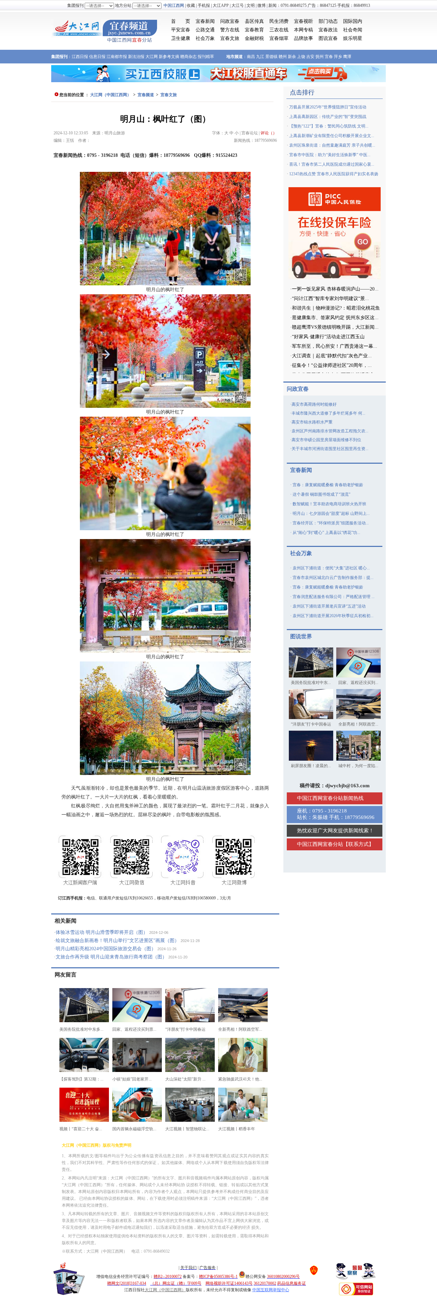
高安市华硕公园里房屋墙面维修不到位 (326, 439)
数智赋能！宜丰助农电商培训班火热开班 (329, 504)
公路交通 (205, 29)
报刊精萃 (206, 56)
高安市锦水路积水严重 (312, 422)
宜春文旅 (229, 38)
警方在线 (229, 29)
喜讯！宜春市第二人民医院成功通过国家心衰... (331, 164)
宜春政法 (328, 29)
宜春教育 (254, 29)
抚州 (319, 56)
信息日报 (97, 56)
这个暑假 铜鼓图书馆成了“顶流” (321, 494)
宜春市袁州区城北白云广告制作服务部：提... (333, 577)
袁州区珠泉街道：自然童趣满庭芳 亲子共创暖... (332, 145)
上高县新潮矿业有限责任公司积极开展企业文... (331, 135)
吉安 (310, 56)
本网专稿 (303, 29)
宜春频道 (146, 94)
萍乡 (338, 56)
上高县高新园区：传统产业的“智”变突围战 (327, 116)
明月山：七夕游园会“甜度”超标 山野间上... (331, 513)
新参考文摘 (169, 56)
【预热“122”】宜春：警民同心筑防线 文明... (328, 126)
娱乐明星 (352, 38)
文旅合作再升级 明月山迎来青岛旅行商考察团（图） (111, 956)
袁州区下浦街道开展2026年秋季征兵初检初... (333, 615)
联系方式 (358, 844)
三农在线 (278, 29)
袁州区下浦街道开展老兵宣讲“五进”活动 (329, 606)
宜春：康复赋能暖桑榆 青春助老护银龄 (328, 484)
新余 (292, 56)
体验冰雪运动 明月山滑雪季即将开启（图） (102, 932)
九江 (260, 56)
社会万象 (205, 38)
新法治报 (136, 56)
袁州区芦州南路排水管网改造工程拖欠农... (330, 431)
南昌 (251, 56)
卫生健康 (180, 38)
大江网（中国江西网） (110, 94)
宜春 (329, 56)
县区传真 (254, 21)
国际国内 (352, 21)
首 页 (180, 21)
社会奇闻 (352, 29)
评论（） (268, 133)
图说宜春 (328, 38)
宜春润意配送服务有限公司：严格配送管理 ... (334, 596)
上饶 (301, 56)
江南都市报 (117, 56)
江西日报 (80, 56)
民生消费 (278, 21)
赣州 (283, 56)
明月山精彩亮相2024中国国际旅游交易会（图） (106, 948)
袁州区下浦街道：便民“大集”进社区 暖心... (331, 568)
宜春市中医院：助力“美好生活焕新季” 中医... (329, 154)
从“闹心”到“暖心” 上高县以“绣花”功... (326, 532)
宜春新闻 (205, 21)
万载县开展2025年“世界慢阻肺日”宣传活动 (327, 107)
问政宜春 (229, 21)
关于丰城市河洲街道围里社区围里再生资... (330, 448)
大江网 (151, 56)
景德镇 (271, 56)
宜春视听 (303, 21)
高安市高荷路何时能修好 (314, 404)
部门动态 (328, 21)
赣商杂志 (188, 56)
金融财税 (254, 38)
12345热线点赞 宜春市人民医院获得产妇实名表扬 (333, 174)
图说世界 (301, 636)
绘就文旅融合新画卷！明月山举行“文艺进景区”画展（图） (117, 940)
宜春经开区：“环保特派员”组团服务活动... (331, 523)
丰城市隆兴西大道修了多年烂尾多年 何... (328, 413)
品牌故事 (303, 38)
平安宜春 (180, 29)
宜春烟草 (278, 38)
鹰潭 (347, 56)
